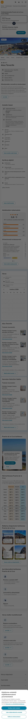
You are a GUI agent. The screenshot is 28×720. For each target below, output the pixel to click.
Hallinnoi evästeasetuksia (14, 716)
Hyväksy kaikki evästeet (14, 708)
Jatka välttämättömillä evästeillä (14, 712)
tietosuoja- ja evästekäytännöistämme (15, 704)
